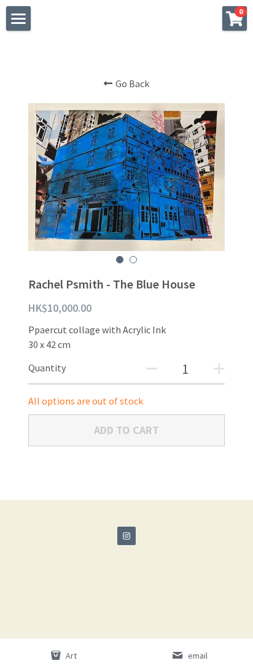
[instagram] (126, 536)
